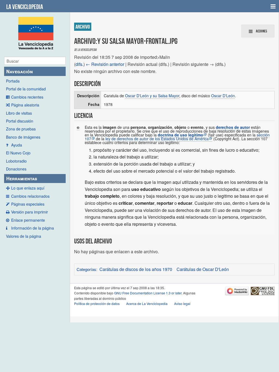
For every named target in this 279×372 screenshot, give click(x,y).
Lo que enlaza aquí (27, 188)
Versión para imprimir (29, 212)
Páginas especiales (27, 204)
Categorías (86, 269)
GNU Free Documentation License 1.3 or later (147, 293)
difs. (79, 64)
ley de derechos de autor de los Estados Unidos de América (157, 138)
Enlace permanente (28, 220)
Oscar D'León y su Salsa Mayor (152, 95)
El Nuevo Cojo (18, 152)
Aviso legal (182, 303)
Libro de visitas (19, 113)
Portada (13, 81)
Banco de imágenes (23, 137)
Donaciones (16, 169)
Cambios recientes (27, 97)
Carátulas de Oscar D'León (203, 269)
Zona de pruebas (21, 129)
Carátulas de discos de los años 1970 (135, 269)
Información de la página (32, 228)
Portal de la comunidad (26, 89)
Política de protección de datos (97, 303)
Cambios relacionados (30, 196)
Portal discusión (19, 121)
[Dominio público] (78, 127)
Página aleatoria (25, 105)
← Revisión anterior (105, 64)
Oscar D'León (223, 95)
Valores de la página (23, 236)
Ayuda (16, 145)
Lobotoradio (16, 161)
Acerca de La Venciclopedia (147, 303)
